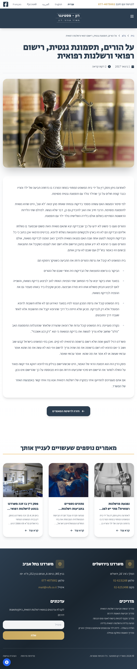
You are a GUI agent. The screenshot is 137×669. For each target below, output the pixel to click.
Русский (32, 4)
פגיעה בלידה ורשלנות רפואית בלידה (117, 623)
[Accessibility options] (7, 662)
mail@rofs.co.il (47, 587)
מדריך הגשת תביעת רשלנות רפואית (117, 608)
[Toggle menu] (132, 16)
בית (132, 35)
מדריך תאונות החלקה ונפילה (120, 632)
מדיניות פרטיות (28, 655)
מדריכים (126, 601)
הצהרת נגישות (9, 655)
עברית (71, 4)
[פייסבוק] (6, 4)
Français (17, 4)
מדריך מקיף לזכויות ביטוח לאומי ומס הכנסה (113, 618)
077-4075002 (106, 4)
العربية (45, 4)
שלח (33, 635)
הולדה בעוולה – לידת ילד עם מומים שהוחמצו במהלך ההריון (106, 628)
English (58, 4)
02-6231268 (120, 580)
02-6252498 (121, 587)
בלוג (124, 35)
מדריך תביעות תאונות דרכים (120, 613)
